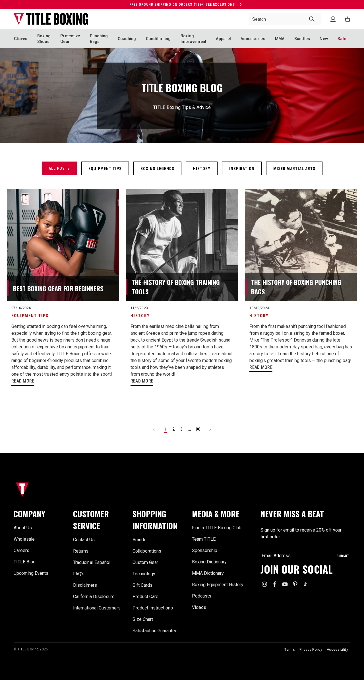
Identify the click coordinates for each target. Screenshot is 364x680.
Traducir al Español (91, 562)
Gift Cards (142, 585)
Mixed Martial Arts (294, 168)
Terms (289, 650)
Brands (139, 539)
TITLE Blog (25, 562)
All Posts (59, 168)
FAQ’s (78, 573)
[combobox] (285, 19)
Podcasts (201, 596)
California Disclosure (94, 596)
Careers (21, 550)
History (201, 168)
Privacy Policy (310, 650)
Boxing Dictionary (209, 562)
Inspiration (242, 168)
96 (198, 429)
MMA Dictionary (208, 573)
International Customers (97, 608)
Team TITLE (204, 539)
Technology (144, 573)
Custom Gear (145, 562)
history (140, 315)
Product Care (145, 596)
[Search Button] (312, 19)
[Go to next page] (210, 429)
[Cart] (347, 19)
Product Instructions (153, 608)
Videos (199, 607)
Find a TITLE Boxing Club (216, 527)
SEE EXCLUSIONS (220, 5)
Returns (80, 551)
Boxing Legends (157, 168)
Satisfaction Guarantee (155, 630)
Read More (22, 381)
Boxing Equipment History (217, 584)
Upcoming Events (31, 573)
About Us (23, 527)
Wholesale (24, 539)
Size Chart (143, 619)
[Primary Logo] (51, 19)
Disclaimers (85, 585)
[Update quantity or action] (123, 4)
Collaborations (147, 551)
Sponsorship (204, 550)
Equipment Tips (105, 168)
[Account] (333, 19)
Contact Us (84, 539)
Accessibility (337, 650)
